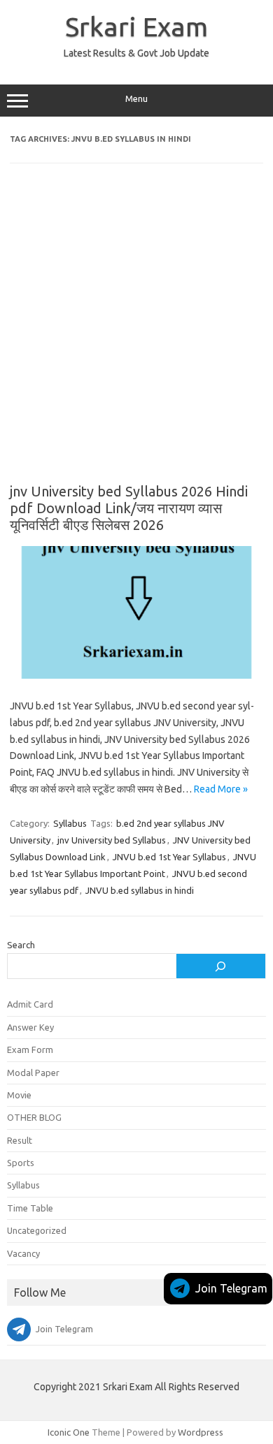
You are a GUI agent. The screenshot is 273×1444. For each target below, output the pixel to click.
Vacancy (23, 1253)
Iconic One (69, 1432)
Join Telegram (231, 1288)
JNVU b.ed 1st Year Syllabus (169, 857)
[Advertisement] (136, 333)
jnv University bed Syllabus (111, 840)
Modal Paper (33, 1072)
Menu (136, 99)
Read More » (221, 789)
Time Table (30, 1208)
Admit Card (30, 1004)
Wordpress (200, 1432)
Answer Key (30, 1027)
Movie (19, 1095)
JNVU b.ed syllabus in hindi (139, 890)
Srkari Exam (136, 26)
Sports (20, 1162)
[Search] (221, 966)
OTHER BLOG (34, 1117)
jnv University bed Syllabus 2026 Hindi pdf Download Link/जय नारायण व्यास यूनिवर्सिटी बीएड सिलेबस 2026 (129, 508)
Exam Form (30, 1049)
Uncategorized (36, 1230)
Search (21, 945)
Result (19, 1140)
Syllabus (70, 823)
